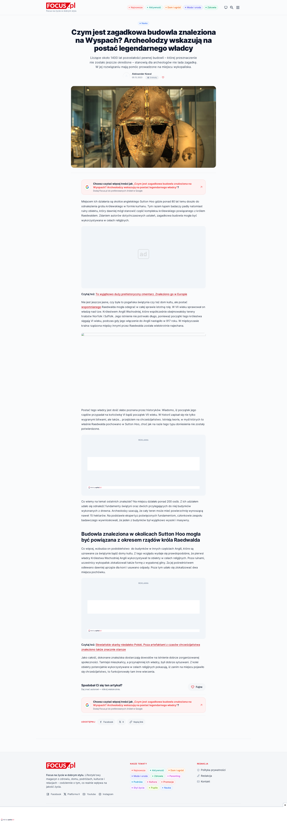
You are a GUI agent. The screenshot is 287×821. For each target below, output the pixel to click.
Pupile (154, 787)
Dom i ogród (174, 7)
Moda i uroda (194, 7)
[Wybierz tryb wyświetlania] (226, 7)
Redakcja (206, 775)
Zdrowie (211, 7)
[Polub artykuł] (163, 77)
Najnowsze (137, 7)
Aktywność (155, 7)
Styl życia (139, 787)
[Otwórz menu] (238, 7)
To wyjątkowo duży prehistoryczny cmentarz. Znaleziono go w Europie (141, 294)
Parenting (175, 776)
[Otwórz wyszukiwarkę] (231, 7)
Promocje (168, 781)
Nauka (167, 787)
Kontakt (205, 781)
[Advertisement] (143, 463)
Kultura (153, 781)
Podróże (138, 781)
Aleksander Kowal (142, 74)
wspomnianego (91, 307)
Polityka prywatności (213, 769)
